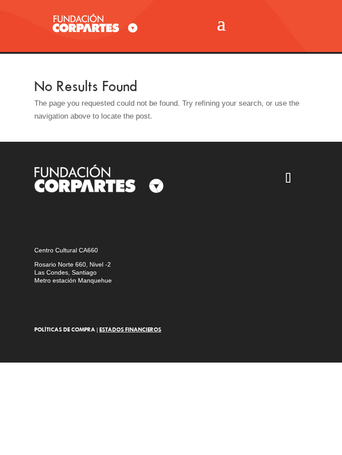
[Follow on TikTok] (288, 179)
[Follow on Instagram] (185, 179)
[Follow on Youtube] (237, 179)
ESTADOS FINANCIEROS (130, 329)
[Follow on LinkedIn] (185, 205)
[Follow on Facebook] (263, 179)
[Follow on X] (211, 179)
